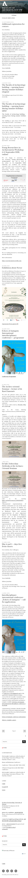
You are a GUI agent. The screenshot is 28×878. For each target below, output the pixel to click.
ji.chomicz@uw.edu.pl (15, 820)
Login (3, 783)
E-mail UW (5, 786)
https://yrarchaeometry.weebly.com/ (12, 260)
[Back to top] (25, 736)
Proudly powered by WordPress (10, 874)
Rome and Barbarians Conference (11, 762)
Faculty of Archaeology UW (12, 9)
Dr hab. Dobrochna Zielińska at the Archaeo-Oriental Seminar (13, 466)
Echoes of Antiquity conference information (14, 716)
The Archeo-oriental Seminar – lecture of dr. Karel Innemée (12, 389)
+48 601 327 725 (18, 812)
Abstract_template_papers (9, 720)
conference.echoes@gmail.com (11, 693)
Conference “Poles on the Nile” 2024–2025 (13, 765)
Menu (14, 15)
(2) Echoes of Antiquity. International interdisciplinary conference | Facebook (13, 703)
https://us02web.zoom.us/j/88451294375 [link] (12, 500)
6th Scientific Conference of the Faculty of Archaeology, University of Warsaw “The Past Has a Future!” (13, 774)
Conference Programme (9, 376)
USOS (3, 790)
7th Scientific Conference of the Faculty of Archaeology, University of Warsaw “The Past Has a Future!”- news (13, 758)
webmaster (5, 829)
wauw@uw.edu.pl (10, 827)
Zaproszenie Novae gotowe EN (10, 324)
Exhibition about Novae (12, 268)
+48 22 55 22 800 (10, 824)
